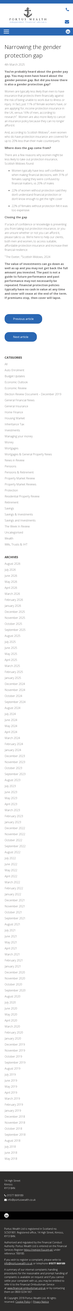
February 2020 (14, 1032)
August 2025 (12, 636)
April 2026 (11, 588)
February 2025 (14, 672)
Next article (20, 337)
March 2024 (12, 738)
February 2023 (14, 816)
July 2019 (10, 1074)
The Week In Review (17, 526)
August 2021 (12, 924)
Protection (11, 490)
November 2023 (15, 762)
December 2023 (15, 756)
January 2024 (13, 750)
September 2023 (15, 774)
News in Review (14, 460)
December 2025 (15, 612)
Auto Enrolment (14, 370)
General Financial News (20, 400)
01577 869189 (15, 1195)
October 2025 (13, 624)
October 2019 (13, 1056)
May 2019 (11, 1086)
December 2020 (15, 972)
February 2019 (14, 1104)
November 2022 (15, 834)
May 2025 (11, 654)
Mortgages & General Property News (28, 454)
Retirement (11, 502)
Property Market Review (20, 478)
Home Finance (14, 412)
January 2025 (13, 678)
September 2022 (15, 846)
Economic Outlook (16, 382)
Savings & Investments (19, 514)
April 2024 (11, 732)
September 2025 (15, 630)
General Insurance (16, 406)
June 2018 (11, 1153)
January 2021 (13, 966)
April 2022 (11, 876)
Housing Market (15, 418)
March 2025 (12, 666)
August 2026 (12, 564)
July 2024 (10, 714)
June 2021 (11, 936)
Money (9, 442)
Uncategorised (14, 532)
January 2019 (13, 1111)
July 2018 (10, 1147)
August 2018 (12, 1141)
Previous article (23, 319)
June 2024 (11, 720)
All (6, 364)
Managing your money (19, 436)
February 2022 (14, 888)
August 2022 (12, 852)
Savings (9, 508)
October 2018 (13, 1129)
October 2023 (13, 768)
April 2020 (11, 1020)
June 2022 (11, 864)
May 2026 (11, 582)
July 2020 (10, 1002)
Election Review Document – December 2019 (33, 394)
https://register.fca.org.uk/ (38, 1249)
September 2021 (15, 918)
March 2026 (12, 594)
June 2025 (11, 648)
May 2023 (11, 798)
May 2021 (11, 942)
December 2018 (15, 1117)
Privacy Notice (41, 1301)
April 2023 (11, 804)
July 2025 (10, 642)
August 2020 (12, 996)
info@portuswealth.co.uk (21, 1199)
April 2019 (11, 1092)
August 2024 (12, 708)
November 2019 (15, 1050)
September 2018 (15, 1135)
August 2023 (12, 780)
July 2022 (10, 858)
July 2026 (10, 570)
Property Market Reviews (20, 484)
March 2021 (12, 954)
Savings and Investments (20, 520)
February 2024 (14, 744)
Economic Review (16, 388)
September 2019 (15, 1062)
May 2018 (11, 1159)
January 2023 (13, 822)
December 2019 (15, 1044)
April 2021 (11, 948)
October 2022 (13, 840)
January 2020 (13, 1038)
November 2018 (15, 1123)
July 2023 (10, 786)
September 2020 (15, 990)
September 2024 (15, 702)
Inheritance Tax (14, 424)
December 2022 (15, 828)
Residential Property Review (22, 496)
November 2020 (15, 978)
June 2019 (11, 1080)
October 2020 (13, 984)
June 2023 (11, 792)
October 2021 (13, 912)
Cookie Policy (22, 1301)
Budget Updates (15, 376)
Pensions (10, 466)
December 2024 (15, 684)
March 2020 (12, 1026)
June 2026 (11, 576)
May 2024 (11, 726)
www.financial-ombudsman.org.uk (26, 1288)
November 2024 (15, 690)
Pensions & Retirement (19, 472)
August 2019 (12, 1068)
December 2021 (15, 900)
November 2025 (15, 618)
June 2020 (11, 1008)
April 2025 (11, 660)
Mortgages (11, 448)
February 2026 (14, 600)
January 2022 (13, 894)
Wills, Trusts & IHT (16, 544)
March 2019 (12, 1098)
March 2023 (12, 810)
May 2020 (11, 1014)
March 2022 (12, 882)
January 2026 (13, 606)
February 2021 (14, 960)
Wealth (9, 538)
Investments (12, 430)
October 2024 (13, 696)
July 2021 (10, 930)
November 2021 (15, 906)
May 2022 (11, 870)
